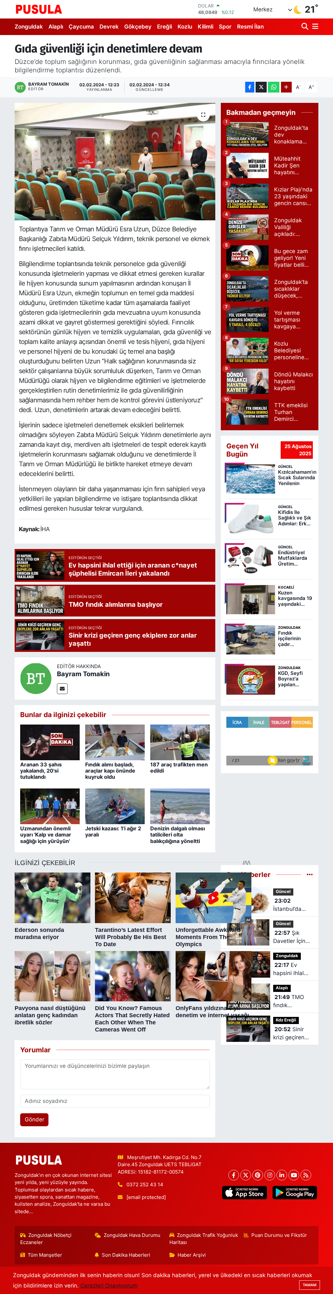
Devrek (109, 26)
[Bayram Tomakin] (35, 678)
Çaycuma (81, 26)
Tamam (309, 1285)
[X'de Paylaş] (261, 87)
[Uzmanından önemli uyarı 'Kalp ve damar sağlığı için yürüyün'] (50, 806)
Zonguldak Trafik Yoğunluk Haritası (203, 1238)
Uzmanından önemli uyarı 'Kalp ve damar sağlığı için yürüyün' (45, 834)
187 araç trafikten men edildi (179, 767)
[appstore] (244, 1192)
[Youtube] (293, 1175)
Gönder (34, 1119)
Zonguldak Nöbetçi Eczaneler (46, 1238)
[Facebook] (233, 1175)
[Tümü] (310, 874)
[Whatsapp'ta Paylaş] (273, 87)
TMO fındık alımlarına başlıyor (288, 1002)
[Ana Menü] (314, 27)
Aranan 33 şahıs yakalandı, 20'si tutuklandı (41, 770)
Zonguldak (29, 26)
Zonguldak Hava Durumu (132, 1235)
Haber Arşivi (192, 1255)
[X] (245, 1175)
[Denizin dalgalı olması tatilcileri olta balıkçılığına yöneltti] (180, 806)
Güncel (283, 891)
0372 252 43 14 (145, 1185)
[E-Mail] (62, 688)
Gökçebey (138, 26)
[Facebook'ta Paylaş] (249, 87)
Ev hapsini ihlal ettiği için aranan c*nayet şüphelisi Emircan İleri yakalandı (289, 970)
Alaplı (55, 26)
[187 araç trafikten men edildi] (180, 742)
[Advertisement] (269, 816)
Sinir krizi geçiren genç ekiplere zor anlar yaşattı (290, 1034)
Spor (225, 26)
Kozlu (185, 26)
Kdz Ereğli (286, 1020)
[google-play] (294, 1192)
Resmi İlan (250, 26)
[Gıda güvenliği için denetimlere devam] (115, 161)
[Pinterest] (257, 1175)
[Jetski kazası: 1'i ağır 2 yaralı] (115, 806)
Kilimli (205, 26)
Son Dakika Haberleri (126, 1255)
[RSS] (305, 1175)
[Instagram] (269, 1175)
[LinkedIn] (281, 1175)
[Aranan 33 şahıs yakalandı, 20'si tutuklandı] (50, 742)
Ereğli (164, 26)
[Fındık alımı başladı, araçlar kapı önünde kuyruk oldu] (115, 742)
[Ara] (305, 27)
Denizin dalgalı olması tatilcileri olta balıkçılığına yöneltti (177, 834)
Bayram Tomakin (83, 674)
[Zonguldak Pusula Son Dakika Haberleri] (39, 9)
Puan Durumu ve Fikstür (279, 1235)
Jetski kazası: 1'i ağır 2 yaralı (113, 831)
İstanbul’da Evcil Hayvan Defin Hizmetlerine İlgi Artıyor (289, 905)
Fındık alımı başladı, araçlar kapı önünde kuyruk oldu (110, 770)
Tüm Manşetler (45, 1255)
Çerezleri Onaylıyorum (109, 1285)
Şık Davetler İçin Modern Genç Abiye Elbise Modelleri (291, 938)
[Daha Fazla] (286, 87)
